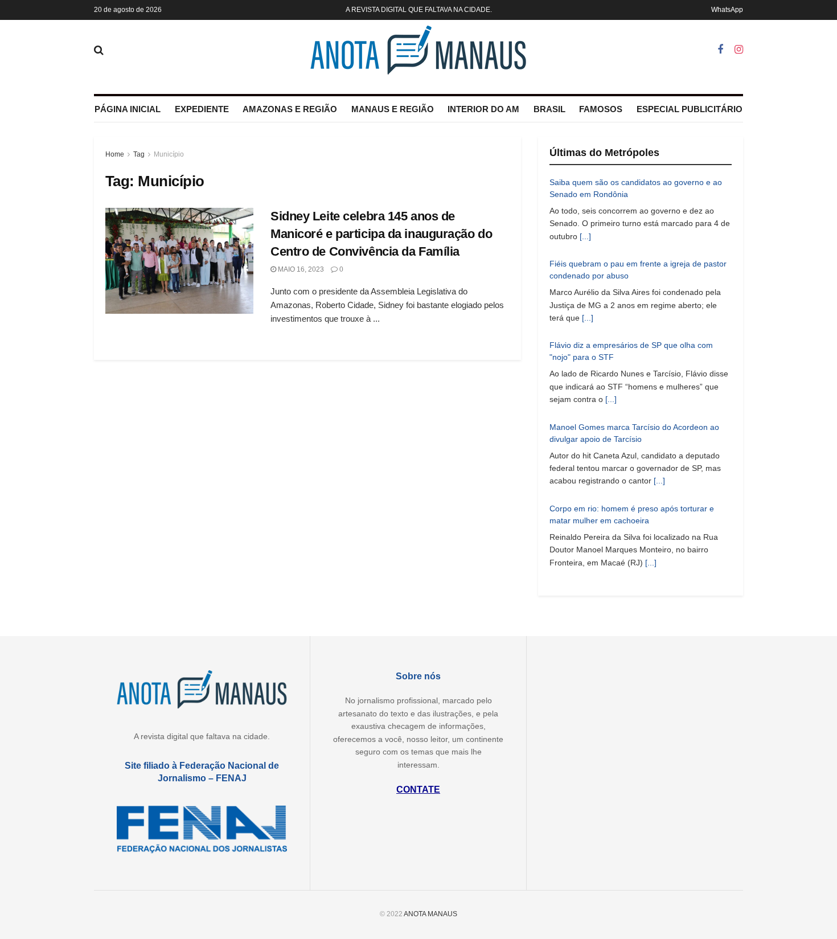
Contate (418, 789)
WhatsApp (727, 10)
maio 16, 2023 (300, 269)
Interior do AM (483, 109)
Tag (139, 154)
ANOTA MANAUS (430, 914)
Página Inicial (128, 109)
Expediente (202, 109)
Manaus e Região (392, 109)
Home (114, 154)
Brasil (549, 109)
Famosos (600, 109)
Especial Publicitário (689, 109)
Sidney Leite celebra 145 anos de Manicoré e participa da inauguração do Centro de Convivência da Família (381, 234)
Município (169, 154)
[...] (585, 236)
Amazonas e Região (290, 109)
